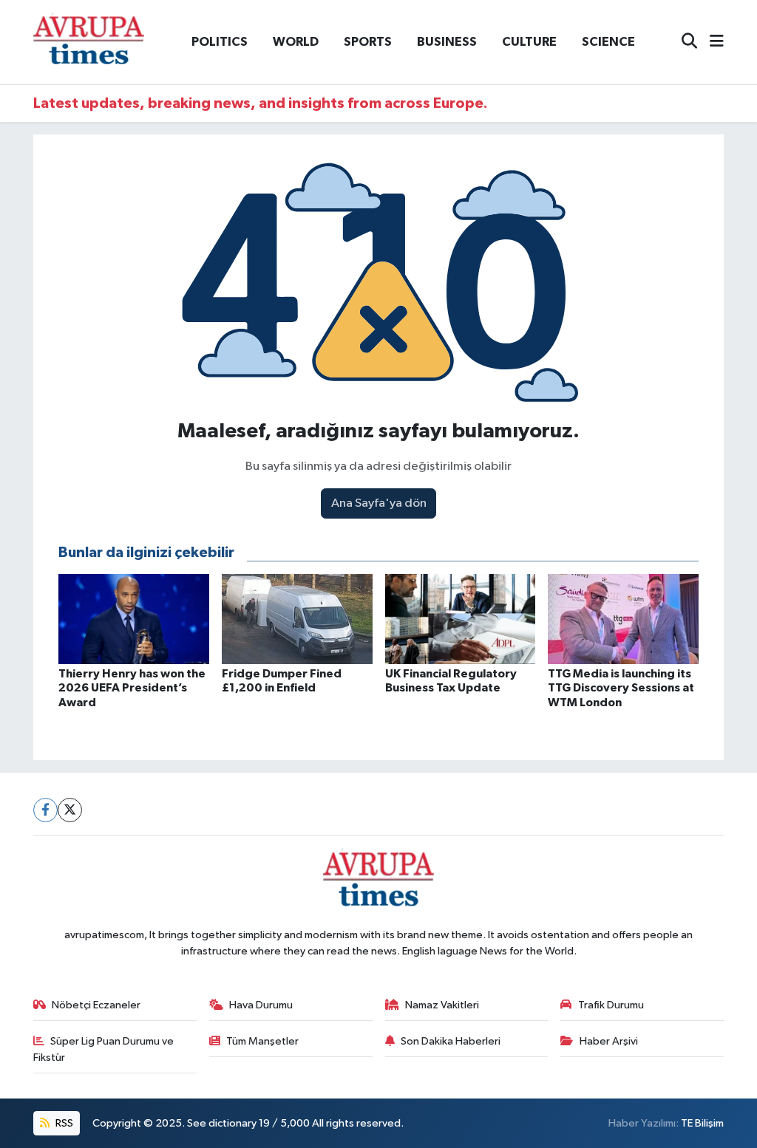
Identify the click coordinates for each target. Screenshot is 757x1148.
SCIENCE (608, 41)
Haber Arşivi (609, 1041)
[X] (70, 810)
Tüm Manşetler (262, 1041)
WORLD (296, 41)
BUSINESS (447, 41)
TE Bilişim (702, 1123)
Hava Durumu (261, 1005)
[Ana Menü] (710, 42)
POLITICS (219, 41)
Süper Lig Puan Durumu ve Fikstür (103, 1049)
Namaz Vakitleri (442, 1005)
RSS (63, 1123)
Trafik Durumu (611, 1005)
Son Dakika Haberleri (450, 1041)
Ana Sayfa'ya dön (379, 503)
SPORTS (368, 41)
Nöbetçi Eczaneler (96, 1005)
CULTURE (529, 41)
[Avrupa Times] (88, 42)
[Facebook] (45, 810)
